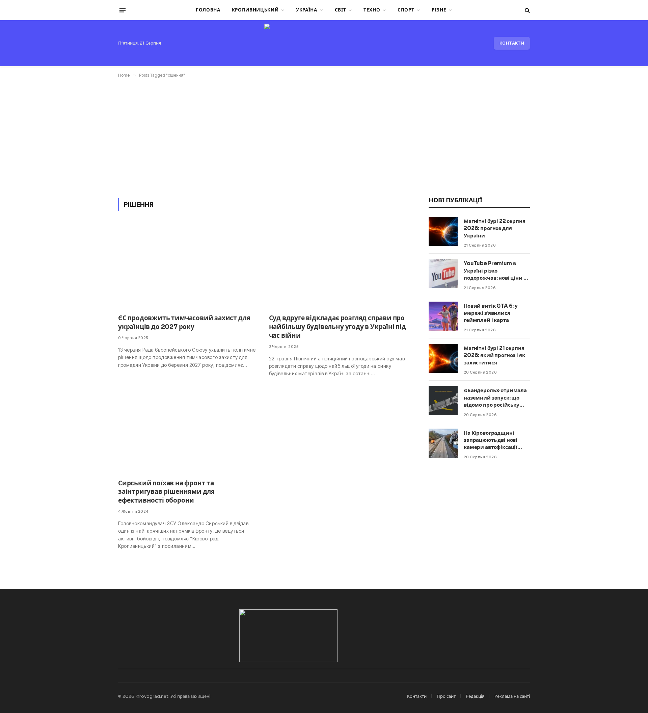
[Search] (526, 10)
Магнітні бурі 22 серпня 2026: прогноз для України (494, 228)
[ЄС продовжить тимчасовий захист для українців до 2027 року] (187, 267)
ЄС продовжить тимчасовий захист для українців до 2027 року (184, 322)
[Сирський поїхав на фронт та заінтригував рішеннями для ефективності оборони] (187, 432)
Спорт (406, 10)
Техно (371, 10)
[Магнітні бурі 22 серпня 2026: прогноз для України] (443, 231)
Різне (439, 10)
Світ (340, 10)
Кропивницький (255, 10)
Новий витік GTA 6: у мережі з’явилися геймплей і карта (491, 313)
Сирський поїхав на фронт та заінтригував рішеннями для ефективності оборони (166, 492)
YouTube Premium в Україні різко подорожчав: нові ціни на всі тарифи (497, 270)
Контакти (512, 43)
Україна (306, 10)
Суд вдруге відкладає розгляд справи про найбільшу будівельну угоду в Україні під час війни (337, 327)
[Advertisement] (324, 137)
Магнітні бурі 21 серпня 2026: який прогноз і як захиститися (494, 355)
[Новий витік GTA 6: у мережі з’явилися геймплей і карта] (443, 316)
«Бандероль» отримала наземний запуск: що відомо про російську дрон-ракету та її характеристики (495, 397)
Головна (208, 10)
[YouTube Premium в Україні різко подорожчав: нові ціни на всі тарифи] (443, 273)
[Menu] (122, 10)
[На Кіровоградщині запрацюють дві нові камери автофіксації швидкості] (443, 443)
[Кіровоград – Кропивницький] (323, 43)
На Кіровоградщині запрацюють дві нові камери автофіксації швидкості (490, 440)
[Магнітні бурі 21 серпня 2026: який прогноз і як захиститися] (443, 358)
